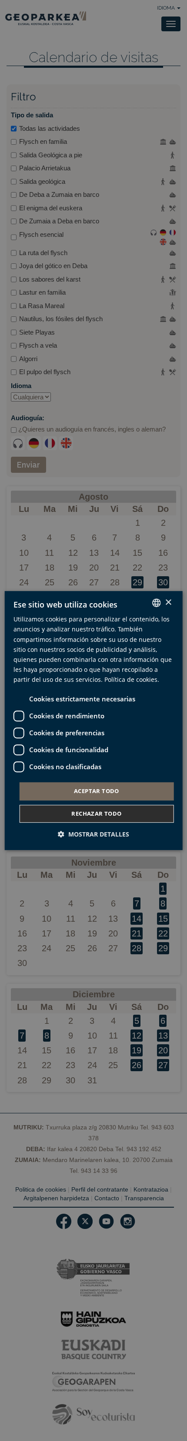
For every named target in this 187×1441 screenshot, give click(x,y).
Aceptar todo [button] (96, 791)
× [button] (168, 602)
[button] (93, 834)
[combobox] (156, 602)
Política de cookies (130, 679)
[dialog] (94, 720)
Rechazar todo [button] (96, 813)
